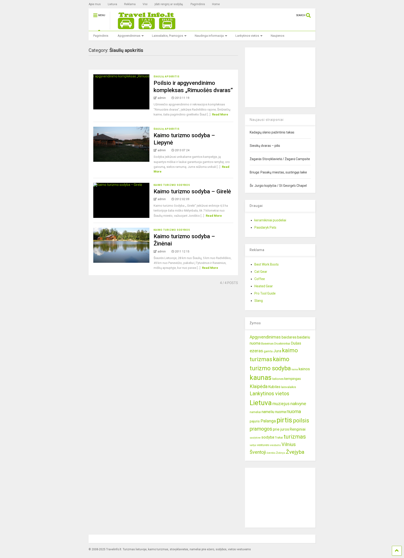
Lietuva (112, 4)
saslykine (255, 437)
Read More (220, 114)
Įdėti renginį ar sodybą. (169, 4)
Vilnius (288, 444)
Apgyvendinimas (129, 35)
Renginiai (298, 429)
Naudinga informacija (209, 35)
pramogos (261, 429)
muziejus (281, 403)
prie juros (281, 429)
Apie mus (95, 4)
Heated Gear (263, 286)
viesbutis (275, 445)
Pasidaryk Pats (265, 227)
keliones (278, 379)
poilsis (301, 420)
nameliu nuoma (274, 412)
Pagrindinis (198, 4)
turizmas (295, 436)
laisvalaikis (288, 387)
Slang (258, 300)
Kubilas (274, 387)
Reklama (130, 4)
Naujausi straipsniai (267, 120)
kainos (304, 369)
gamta (268, 351)
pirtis (284, 420)
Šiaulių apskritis (167, 76)
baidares (288, 337)
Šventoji (258, 452)
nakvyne (298, 403)
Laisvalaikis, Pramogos (167, 35)
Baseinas (267, 343)
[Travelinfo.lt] (144, 27)
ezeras (256, 350)
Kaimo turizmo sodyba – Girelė (192, 191)
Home (216, 4)
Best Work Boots (266, 264)
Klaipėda (258, 386)
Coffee (259, 279)
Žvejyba (295, 452)
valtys (253, 445)
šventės (271, 452)
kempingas (292, 379)
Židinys (280, 452)
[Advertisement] (280, 76)
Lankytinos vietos (247, 35)
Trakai (279, 437)
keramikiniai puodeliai (270, 220)
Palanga (268, 421)
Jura (277, 351)
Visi (145, 4)
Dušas (296, 343)
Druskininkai (282, 343)
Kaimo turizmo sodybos (172, 185)
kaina (295, 369)
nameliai (255, 412)
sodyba (267, 437)
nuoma (294, 411)
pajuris (255, 421)
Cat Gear (260, 272)
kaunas (261, 378)
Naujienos (277, 35)
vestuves (263, 445)
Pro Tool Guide (265, 293)
